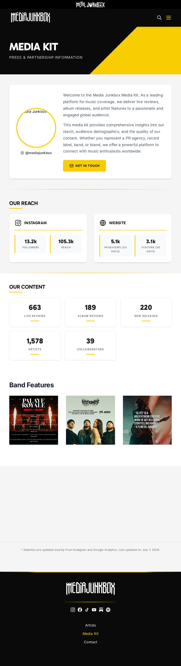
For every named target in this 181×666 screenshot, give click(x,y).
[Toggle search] (159, 17)
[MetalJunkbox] (90, 4)
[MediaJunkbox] (30, 17)
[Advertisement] (90, 504)
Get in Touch (87, 166)
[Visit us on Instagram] (73, 610)
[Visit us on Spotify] (108, 610)
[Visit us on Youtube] (94, 610)
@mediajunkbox (38, 153)
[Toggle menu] (169, 18)
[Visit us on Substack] (101, 610)
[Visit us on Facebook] (80, 610)
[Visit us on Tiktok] (87, 610)
